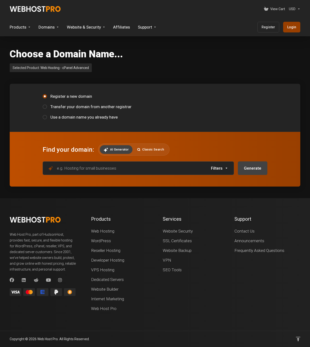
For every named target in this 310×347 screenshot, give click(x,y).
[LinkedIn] (24, 280)
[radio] (45, 96)
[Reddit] (36, 280)
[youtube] (48, 280)
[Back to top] (298, 339)
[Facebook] (12, 280)
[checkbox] (243, 189)
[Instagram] (60, 280)
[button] (219, 168)
